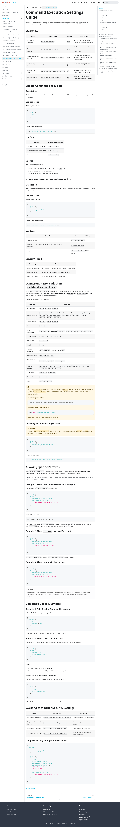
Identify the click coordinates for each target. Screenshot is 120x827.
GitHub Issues (47, 812)
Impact (102, 20)
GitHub (83, 2)
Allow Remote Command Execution (107, 22)
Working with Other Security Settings (108, 68)
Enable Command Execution (106, 10)
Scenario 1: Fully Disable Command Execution (108, 58)
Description (103, 13)
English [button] (93, 2)
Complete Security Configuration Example (108, 71)
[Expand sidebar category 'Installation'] (22, 15)
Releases (82, 814)
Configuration (103, 15)
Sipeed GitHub (83, 817)
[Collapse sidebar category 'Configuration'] (22, 18)
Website (74, 2)
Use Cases (102, 18)
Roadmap (82, 809)
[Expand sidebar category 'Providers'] (22, 67)
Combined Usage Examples (105, 55)
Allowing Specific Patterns (38, 417)
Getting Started (12, 809)
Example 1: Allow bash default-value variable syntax (107, 44)
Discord (45, 809)
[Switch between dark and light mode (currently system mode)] (98, 2)
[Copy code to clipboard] (93, 110)
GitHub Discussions (49, 814)
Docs (14, 2)
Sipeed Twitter (83, 820)
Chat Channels (11, 814)
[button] (12, 70)
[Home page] (27, 7)
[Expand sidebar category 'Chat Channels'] (22, 64)
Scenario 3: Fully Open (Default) (107, 66)
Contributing (83, 812)
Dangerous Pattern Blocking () (106, 35)
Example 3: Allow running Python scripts (108, 52)
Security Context (104, 32)
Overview (101, 8)
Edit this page (32, 788)
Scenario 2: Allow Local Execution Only (108, 63)
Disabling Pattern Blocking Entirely (108, 38)
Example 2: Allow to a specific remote (108, 48)
